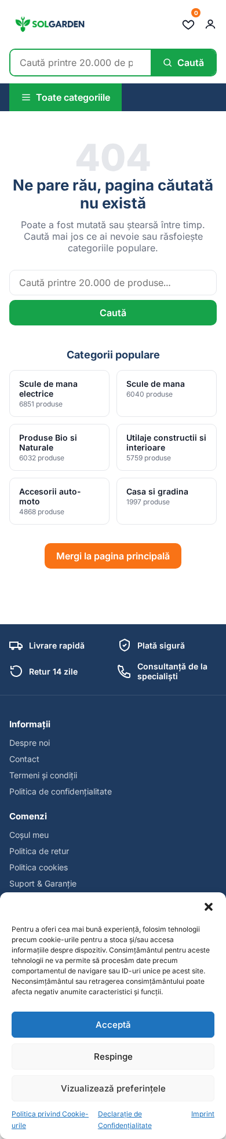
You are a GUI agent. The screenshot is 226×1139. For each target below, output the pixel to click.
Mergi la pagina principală (113, 556)
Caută (113, 312)
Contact (24, 759)
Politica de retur (39, 851)
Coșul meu (29, 835)
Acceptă (113, 1024)
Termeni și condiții (43, 775)
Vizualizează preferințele (113, 1088)
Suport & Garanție (42, 883)
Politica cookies (38, 867)
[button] (208, 907)
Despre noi (29, 743)
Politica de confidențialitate (60, 791)
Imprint (202, 1113)
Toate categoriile (73, 97)
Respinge (113, 1056)
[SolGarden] (49, 24)
